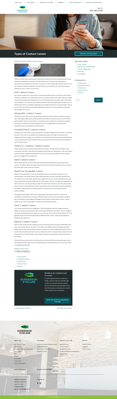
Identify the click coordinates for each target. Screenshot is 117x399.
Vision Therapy (82, 64)
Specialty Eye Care (46, 2)
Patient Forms (18, 346)
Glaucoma (81, 71)
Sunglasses (85, 346)
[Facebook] (38, 383)
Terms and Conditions (20, 363)
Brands (61, 2)
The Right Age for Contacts (22, 308)
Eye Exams (30, 2)
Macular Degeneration (84, 69)
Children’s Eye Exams (42, 346)
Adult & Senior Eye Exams (43, 349)
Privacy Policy (17, 361)
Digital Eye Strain (64, 344)
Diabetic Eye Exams (42, 351)
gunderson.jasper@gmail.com (22, 389)
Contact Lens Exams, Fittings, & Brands (47, 344)
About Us (18, 2)
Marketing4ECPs (55, 397)
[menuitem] (18, 2)
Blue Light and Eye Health (64, 308)
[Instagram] (40, 383)
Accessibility (17, 358)
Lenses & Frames (22, 263)
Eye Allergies (81, 74)
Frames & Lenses (86, 344)
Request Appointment (94, 2)
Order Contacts (86, 349)
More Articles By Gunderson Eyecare (57, 300)
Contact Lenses (24, 248)
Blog (15, 353)
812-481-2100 (96, 10)
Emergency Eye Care (65, 349)
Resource (20, 266)
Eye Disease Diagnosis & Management (69, 351)
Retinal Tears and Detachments (86, 66)
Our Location (17, 351)
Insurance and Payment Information (23, 349)
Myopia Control (64, 353)
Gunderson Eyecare (37, 61)
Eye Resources (22, 261)
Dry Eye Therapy (64, 346)
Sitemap (16, 356)
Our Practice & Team (19, 344)
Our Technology (75, 2)
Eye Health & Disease (23, 259)
